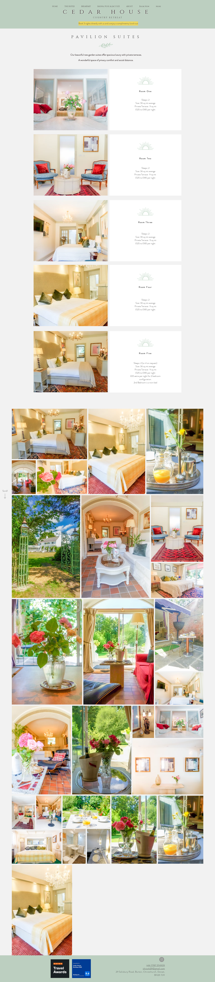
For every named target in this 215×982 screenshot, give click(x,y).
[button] (69, 6)
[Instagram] (161, 959)
